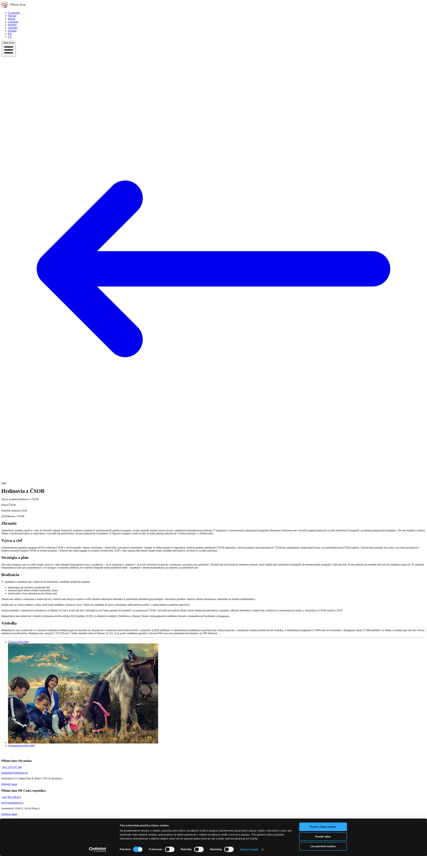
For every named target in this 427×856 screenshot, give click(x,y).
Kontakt (12, 30)
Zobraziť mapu (9, 784)
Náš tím (12, 15)
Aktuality (13, 27)
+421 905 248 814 (11, 797)
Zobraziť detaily (249, 849)
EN (10, 33)
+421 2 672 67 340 (11, 767)
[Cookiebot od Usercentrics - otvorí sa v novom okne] (97, 849)
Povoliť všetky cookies (323, 826)
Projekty (12, 24)
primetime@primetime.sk (14, 772)
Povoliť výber (323, 836)
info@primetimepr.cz (12, 802)
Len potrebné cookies (323, 846)
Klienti (11, 18)
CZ (10, 36)
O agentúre (14, 12)
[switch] (169, 849)
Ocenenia (13, 21)
